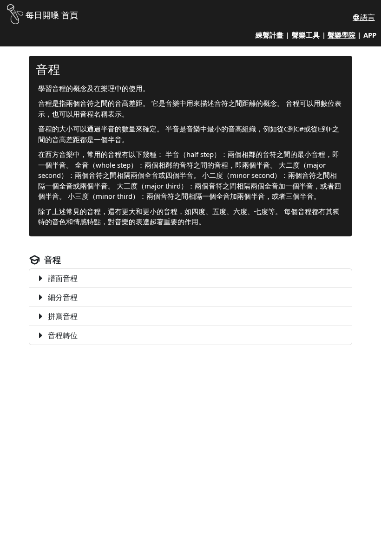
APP (369, 34)
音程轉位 (63, 335)
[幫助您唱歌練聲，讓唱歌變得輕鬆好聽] (15, 13)
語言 (367, 17)
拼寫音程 (63, 316)
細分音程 (63, 297)
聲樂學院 (341, 34)
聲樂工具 (306, 34)
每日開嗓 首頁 (52, 14)
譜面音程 (63, 278)
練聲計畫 (269, 34)
